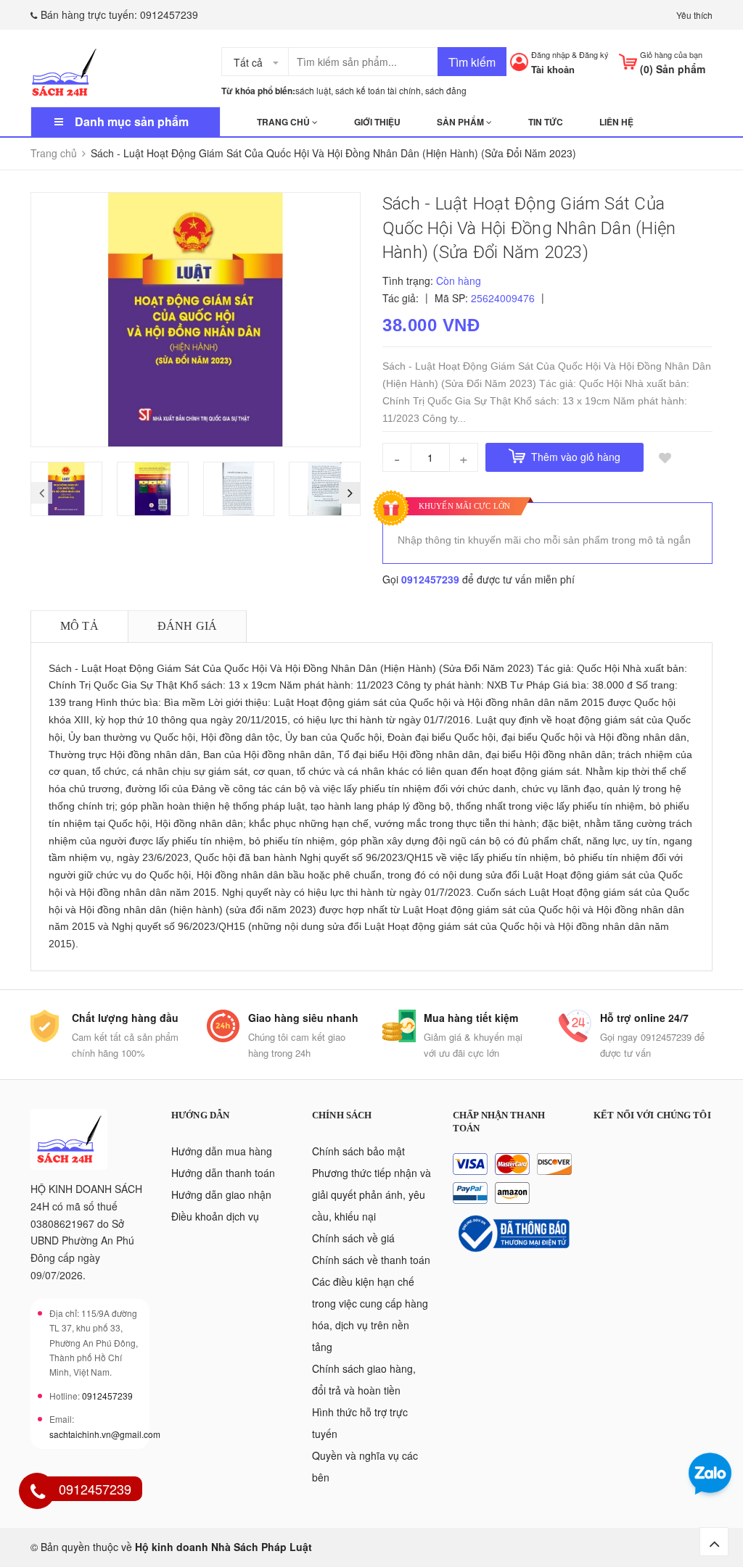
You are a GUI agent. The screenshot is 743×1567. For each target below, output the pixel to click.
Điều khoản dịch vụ (215, 1216)
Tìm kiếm (472, 62)
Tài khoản (553, 69)
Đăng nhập (550, 54)
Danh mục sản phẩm (132, 121)
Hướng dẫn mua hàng (221, 1151)
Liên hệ (616, 121)
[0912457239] (37, 1493)
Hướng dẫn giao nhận (221, 1194)
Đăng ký (594, 54)
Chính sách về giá (353, 1238)
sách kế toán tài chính (378, 90)
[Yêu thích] (665, 457)
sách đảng (446, 90)
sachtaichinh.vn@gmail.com (104, 1434)
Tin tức (545, 121)
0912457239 (169, 14)
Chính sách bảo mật (358, 1151)
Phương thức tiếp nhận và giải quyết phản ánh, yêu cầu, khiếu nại (371, 1194)
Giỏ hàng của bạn (671, 54)
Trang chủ (284, 121)
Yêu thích (694, 15)
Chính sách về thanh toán (371, 1259)
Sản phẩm (461, 121)
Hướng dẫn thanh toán (223, 1172)
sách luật (313, 90)
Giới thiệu (377, 121)
